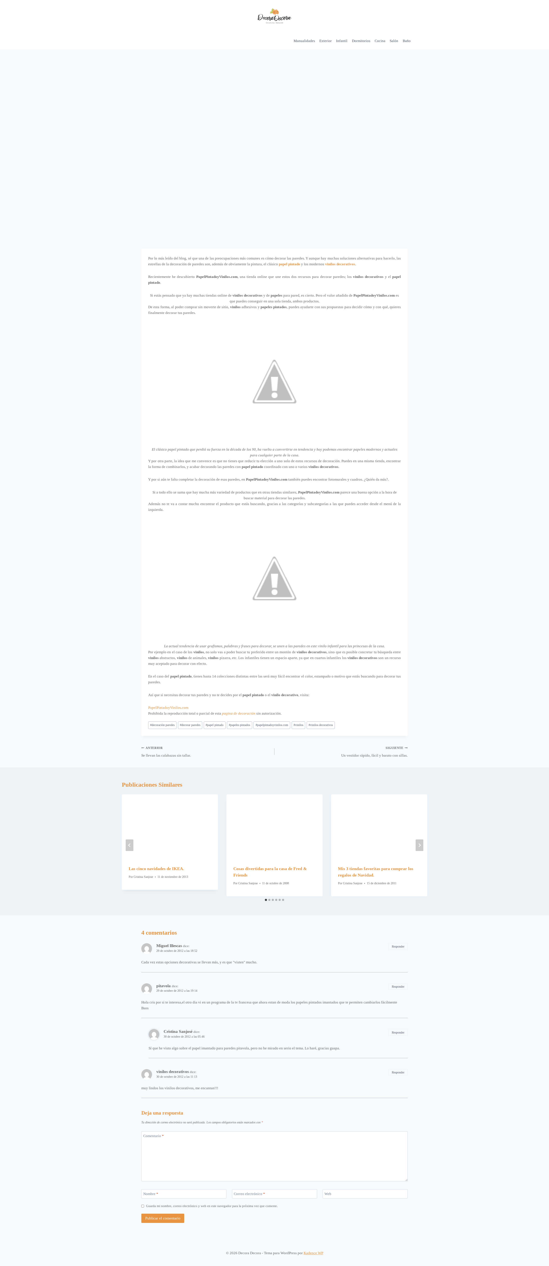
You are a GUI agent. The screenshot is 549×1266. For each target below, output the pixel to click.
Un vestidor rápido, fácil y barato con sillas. (374, 751)
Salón (394, 41)
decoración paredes (162, 725)
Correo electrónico (249, 1194)
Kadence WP (313, 1253)
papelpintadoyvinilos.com (272, 725)
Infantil (341, 41)
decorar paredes (190, 725)
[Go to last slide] (129, 845)
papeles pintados (239, 725)
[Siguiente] (419, 845)
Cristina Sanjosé (178, 1031)
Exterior (325, 41)
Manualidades (304, 41)
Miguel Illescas (169, 945)
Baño (407, 41)
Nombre (150, 1194)
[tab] (266, 900)
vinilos (298, 725)
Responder (398, 946)
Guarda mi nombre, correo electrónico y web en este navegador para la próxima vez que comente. (212, 1206)
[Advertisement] (274, 82)
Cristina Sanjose (143, 876)
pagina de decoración (238, 713)
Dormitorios (361, 41)
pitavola (163, 986)
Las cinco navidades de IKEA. (156, 868)
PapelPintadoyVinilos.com (168, 708)
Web (327, 1194)
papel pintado (214, 725)
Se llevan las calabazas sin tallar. (166, 751)
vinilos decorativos (340, 264)
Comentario (153, 1136)
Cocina (380, 41)
